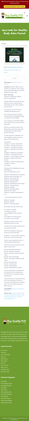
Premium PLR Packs (5, 398)
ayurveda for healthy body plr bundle (12, 295)
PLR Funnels (4, 390)
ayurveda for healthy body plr (17, 293)
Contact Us (3, 352)
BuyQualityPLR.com (22, 418)
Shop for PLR (4, 367)
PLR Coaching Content (6, 383)
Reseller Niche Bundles (6, 400)
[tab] (14, 78)
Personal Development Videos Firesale (14, 6)
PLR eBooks (4, 388)
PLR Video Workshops (6, 394)
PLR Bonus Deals (5, 371)
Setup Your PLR (4, 365)
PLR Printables (4, 396)
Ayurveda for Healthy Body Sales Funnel (12, 70)
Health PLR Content (12, 67)
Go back (4, 43)
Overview (14, 78)
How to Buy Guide (5, 354)
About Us (3, 363)
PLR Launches (19, 67)
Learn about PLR (5, 369)
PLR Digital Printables (6, 385)
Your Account (4, 350)
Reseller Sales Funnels (6, 402)
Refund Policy (4, 359)
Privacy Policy (4, 361)
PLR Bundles (4, 381)
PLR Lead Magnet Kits (6, 392)
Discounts (3, 357)
